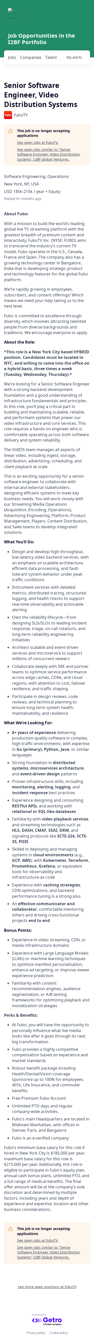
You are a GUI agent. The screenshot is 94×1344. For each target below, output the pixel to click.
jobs (12, 57)
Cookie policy (58, 1333)
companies (30, 57)
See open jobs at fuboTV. (37, 142)
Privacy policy (36, 1333)
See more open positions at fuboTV (47, 1286)
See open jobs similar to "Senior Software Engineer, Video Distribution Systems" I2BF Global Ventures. (48, 154)
